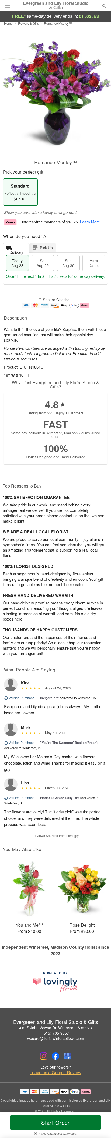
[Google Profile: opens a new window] (67, 1056)
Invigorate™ (49, 697)
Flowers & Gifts (28, 23)
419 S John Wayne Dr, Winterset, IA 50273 (55, 1027)
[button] (99, 1126)
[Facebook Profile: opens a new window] (55, 1056)
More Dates (94, 263)
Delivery (16, 251)
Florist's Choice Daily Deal (60, 797)
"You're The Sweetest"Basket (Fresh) (69, 742)
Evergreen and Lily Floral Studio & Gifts (56, 5)
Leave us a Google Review (55, 1073)
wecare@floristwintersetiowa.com (55, 1038)
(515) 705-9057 (55, 1033)
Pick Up (46, 247)
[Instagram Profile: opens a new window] (43, 1056)
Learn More (90, 222)
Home (8, 23)
